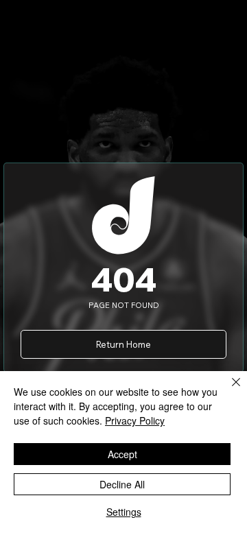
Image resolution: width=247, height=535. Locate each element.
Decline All (122, 484)
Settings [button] (123, 512)
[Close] (227, 390)
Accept (122, 454)
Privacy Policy (135, 420)
